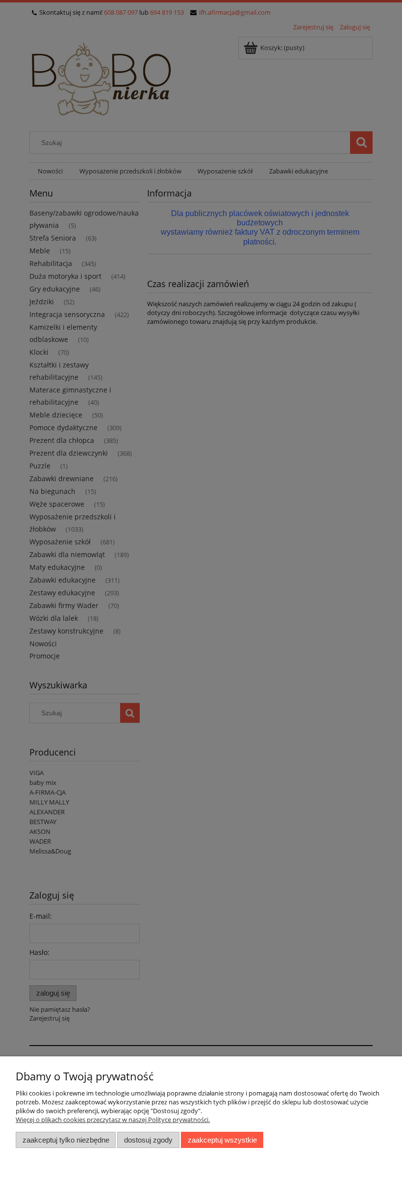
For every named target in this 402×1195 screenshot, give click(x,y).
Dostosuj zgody (148, 1140)
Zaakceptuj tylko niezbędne (66, 1140)
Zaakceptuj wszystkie (222, 1140)
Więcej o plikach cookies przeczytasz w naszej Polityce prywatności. (113, 1119)
